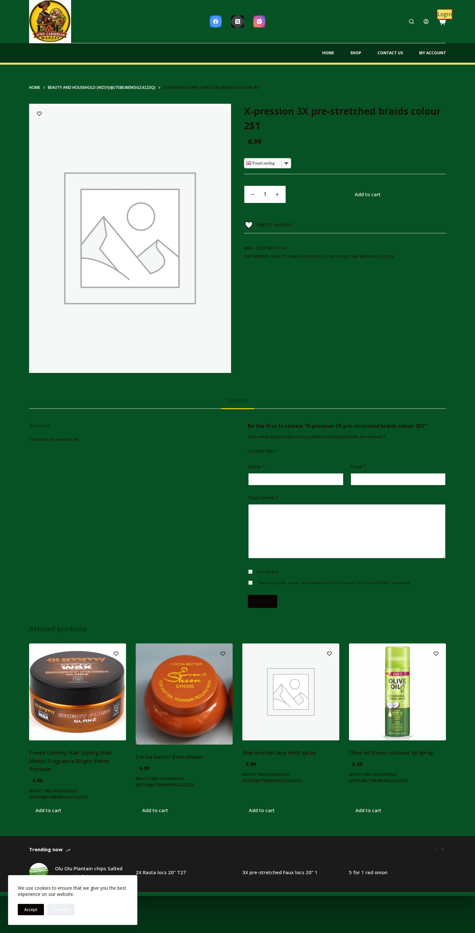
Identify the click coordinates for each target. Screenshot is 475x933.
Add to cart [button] (48, 810)
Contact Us (390, 53)
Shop (355, 53)
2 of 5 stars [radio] (289, 451)
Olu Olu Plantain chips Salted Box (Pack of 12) (88, 872)
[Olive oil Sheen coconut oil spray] (397, 691)
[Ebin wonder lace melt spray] (290, 691)
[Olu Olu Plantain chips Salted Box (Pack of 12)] (38, 872)
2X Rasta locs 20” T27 (161, 872)
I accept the (281, 572)
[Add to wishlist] (39, 113)
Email (358, 466)
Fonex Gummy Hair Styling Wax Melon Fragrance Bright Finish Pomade (70, 761)
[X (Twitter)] (237, 22)
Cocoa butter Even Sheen (169, 756)
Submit (262, 601)
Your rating (262, 451)
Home (328, 53)
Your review (263, 497)
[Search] (411, 21)
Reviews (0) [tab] (237, 400)
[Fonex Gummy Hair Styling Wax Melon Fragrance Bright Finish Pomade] (77, 691)
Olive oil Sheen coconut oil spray (391, 752)
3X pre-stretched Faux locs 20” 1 (280, 872)
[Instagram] (259, 22)
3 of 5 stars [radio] (297, 451)
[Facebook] (216, 22)
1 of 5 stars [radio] (282, 451)
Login (445, 14)
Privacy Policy (293, 572)
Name (256, 466)
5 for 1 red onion (368, 872)
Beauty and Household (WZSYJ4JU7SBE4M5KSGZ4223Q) (333, 256)
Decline (61, 909)
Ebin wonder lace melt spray (279, 752)
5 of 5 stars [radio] (312, 451)
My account (432, 53)
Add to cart (368, 194)
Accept (30, 909)
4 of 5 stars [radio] (304, 451)
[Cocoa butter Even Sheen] (184, 694)
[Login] (426, 21)
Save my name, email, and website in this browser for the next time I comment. (334, 583)
